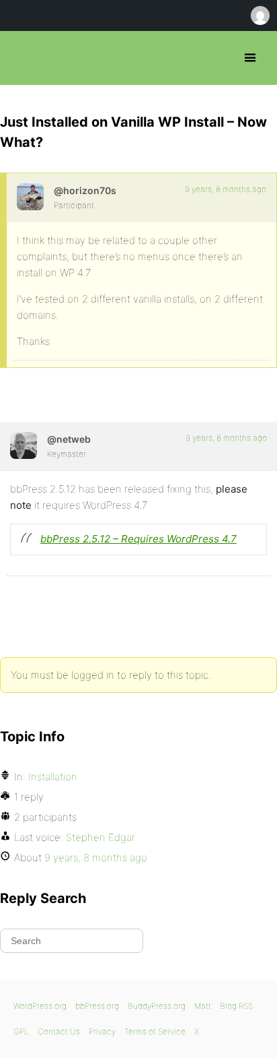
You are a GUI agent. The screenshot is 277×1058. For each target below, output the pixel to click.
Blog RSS (236, 1006)
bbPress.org (22, 58)
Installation (52, 776)
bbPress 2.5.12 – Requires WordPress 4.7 (138, 538)
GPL (21, 1031)
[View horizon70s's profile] (30, 196)
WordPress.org (40, 1006)
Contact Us (59, 1031)
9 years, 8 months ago (225, 189)
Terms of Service (155, 1031)
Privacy (102, 1031)
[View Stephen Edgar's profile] (23, 445)
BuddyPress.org (157, 1006)
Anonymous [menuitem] (259, 15)
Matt (202, 1006)
